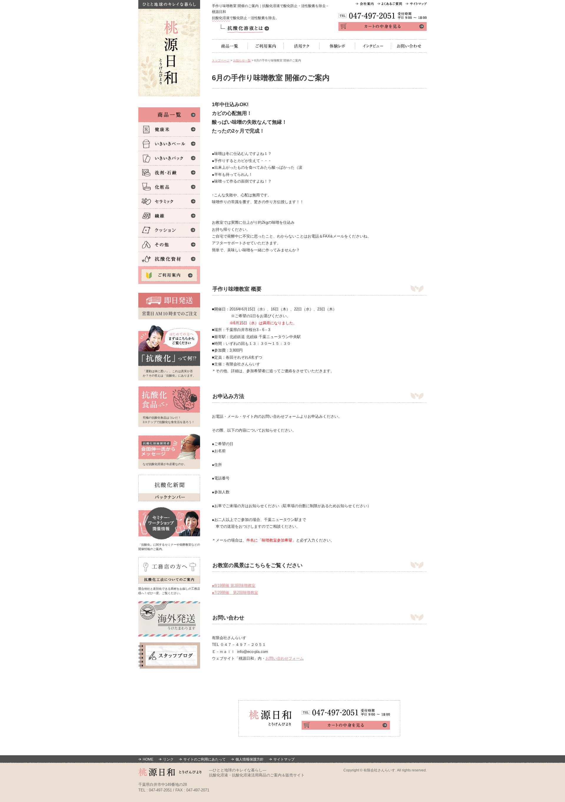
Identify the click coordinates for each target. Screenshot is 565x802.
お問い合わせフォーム (284, 658)
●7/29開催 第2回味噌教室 (235, 592)
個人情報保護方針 (249, 759)
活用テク (302, 46)
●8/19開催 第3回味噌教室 (233, 585)
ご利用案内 (266, 46)
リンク (168, 759)
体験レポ (337, 46)
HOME (148, 759)
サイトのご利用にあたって (204, 759)
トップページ (221, 60)
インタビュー (373, 46)
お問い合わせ (409, 46)
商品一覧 (230, 46)
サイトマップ (284, 759)
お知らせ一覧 (242, 60)
